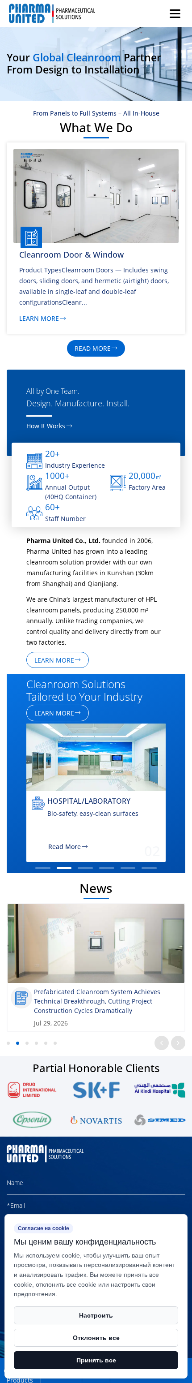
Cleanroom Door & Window (71, 254)
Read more (93, 348)
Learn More (39, 319)
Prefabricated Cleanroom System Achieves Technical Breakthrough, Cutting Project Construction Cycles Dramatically (97, 1001)
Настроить (96, 1315)
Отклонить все (96, 1337)
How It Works (45, 426)
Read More (64, 847)
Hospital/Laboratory (88, 801)
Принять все (96, 1360)
